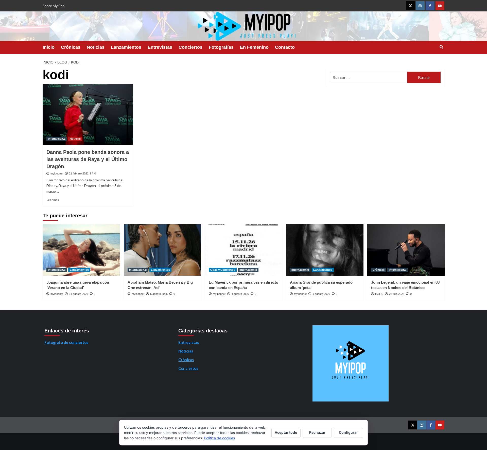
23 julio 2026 (396, 293)
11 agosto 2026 (78, 293)
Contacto (285, 47)
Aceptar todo (286, 432)
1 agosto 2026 (321, 293)
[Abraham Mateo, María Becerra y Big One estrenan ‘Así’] (162, 250)
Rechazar (317, 432)
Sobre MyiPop (54, 6)
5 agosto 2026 (159, 293)
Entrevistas (160, 47)
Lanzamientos (126, 47)
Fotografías (221, 47)
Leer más (52, 200)
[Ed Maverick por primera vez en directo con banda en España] (243, 250)
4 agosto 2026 (240, 293)
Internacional (56, 138)
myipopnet (56, 173)
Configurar (348, 432)
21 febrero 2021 (79, 173)
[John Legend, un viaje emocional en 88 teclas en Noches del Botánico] (406, 250)
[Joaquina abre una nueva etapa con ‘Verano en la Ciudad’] (81, 250)
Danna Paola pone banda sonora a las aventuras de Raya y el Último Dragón (87, 159)
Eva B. (379, 293)
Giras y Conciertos (222, 269)
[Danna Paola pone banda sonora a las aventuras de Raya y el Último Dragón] (88, 114)
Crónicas (70, 47)
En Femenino (254, 47)
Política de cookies (219, 438)
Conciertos (190, 47)
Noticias (96, 47)
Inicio (49, 47)
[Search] (441, 47)
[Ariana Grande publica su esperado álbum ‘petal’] (324, 250)
